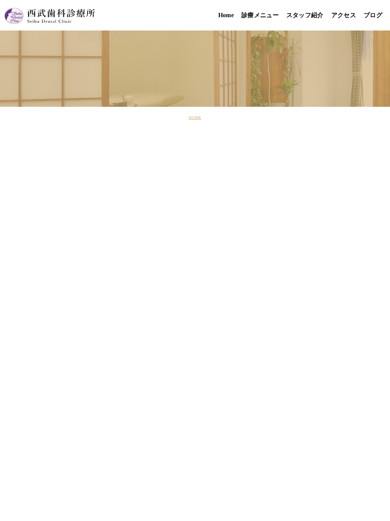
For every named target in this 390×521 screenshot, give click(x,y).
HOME (195, 118)
